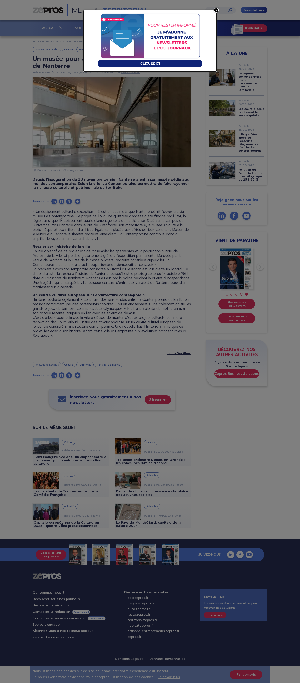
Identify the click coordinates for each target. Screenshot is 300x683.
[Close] (216, 10)
